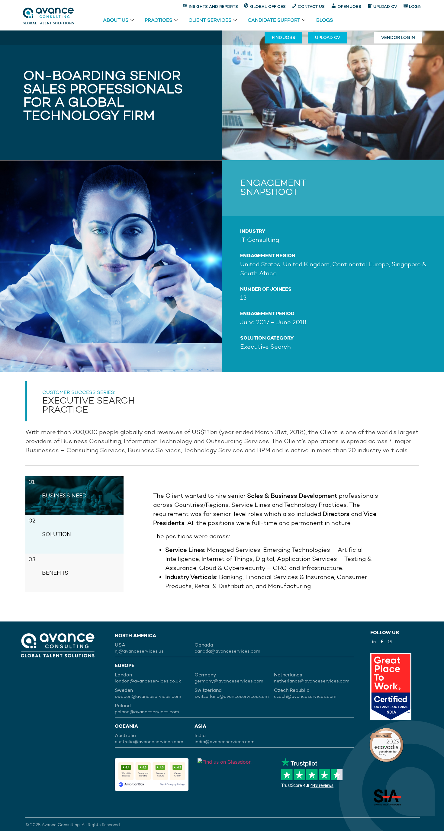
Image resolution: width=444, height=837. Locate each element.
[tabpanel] (271, 540)
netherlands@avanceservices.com (311, 681)
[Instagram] (389, 641)
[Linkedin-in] (374, 641)
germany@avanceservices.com (229, 681)
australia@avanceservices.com (149, 741)
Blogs (324, 20)
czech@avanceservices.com (305, 696)
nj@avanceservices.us (139, 651)
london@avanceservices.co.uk (148, 681)
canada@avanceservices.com (227, 651)
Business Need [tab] (64, 495)
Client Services (210, 20)
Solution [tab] (56, 534)
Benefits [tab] (55, 573)
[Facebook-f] (381, 641)
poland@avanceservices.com (147, 711)
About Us (116, 20)
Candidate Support (274, 20)
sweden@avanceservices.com (148, 696)
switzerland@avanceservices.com (232, 696)
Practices (158, 20)
